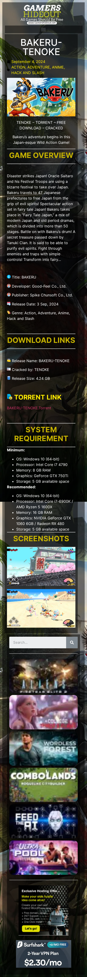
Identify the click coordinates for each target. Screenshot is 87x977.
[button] (43, 29)
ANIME (58, 67)
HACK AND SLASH (27, 72)
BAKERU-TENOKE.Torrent (29, 408)
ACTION (18, 67)
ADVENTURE (38, 67)
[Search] (72, 642)
